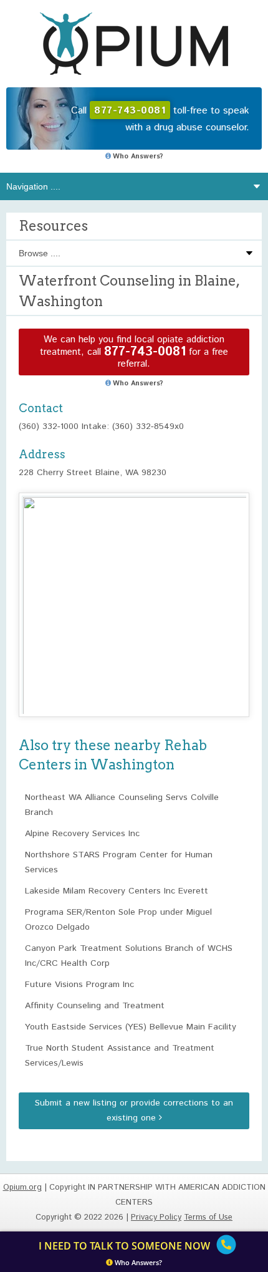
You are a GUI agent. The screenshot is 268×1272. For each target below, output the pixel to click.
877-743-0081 (145, 352)
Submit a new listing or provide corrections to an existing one (134, 1110)
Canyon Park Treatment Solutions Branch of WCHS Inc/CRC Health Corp (128, 956)
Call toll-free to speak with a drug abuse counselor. (160, 119)
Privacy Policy (156, 1217)
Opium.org (134, 43)
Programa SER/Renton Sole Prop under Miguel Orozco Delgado (118, 919)
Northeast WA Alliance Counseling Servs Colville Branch (122, 805)
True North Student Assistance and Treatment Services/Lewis (119, 1055)
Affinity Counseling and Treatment (95, 1006)
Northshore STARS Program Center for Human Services (119, 862)
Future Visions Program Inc (79, 984)
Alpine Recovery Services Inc (82, 833)
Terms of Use (208, 1217)
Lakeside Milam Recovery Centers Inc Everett (116, 891)
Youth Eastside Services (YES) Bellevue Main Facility (130, 1027)
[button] (134, 593)
